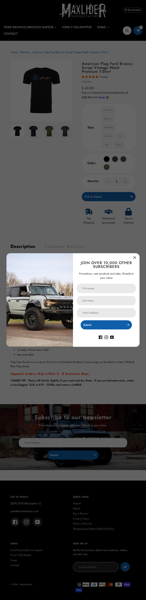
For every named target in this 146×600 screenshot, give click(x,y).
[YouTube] (112, 337)
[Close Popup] (134, 257)
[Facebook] (100, 337)
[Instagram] (106, 337)
